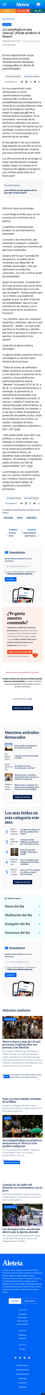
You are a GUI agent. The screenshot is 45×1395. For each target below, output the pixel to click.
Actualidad (22, 1314)
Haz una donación (22, 1370)
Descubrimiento (8, 19)
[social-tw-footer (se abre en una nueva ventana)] (25, 1358)
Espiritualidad (22, 1317)
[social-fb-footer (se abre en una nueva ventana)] (20, 1358)
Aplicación (22, 1338)
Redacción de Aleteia (31, 41)
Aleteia (22, 168)
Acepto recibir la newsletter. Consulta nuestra (21, 573)
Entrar (30, 699)
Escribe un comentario (22, 708)
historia (7, 1118)
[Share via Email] (35, 82)
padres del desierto (12, 1162)
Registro (8, 11)
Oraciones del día (17, 933)
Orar (36, 11)
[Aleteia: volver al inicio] (23, 4)
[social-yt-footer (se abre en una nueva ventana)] (16, 1358)
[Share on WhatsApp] (39, 82)
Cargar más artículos (22, 797)
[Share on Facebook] (22, 82)
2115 (29, 465)
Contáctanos (22, 1383)
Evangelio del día (17, 924)
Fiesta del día (14, 906)
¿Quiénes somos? (22, 1374)
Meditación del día (18, 915)
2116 (17, 429)
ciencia (20, 518)
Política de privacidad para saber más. (20, 574)
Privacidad (22, 1387)
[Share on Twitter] (31, 82)
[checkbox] (5, 572)
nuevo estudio (21, 112)
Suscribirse (15, 1301)
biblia (7, 1077)
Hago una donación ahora (18, 652)
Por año (22, 1349)
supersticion (31, 518)
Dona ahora (21, 11)
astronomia (8, 518)
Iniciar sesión (29, 1301)
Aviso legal (22, 1378)
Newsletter (22, 1335)
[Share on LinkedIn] (26, 82)
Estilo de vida (22, 1321)
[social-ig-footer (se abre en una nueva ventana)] (29, 1358)
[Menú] (7, 4)
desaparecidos (10, 1019)
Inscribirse (11, 579)
